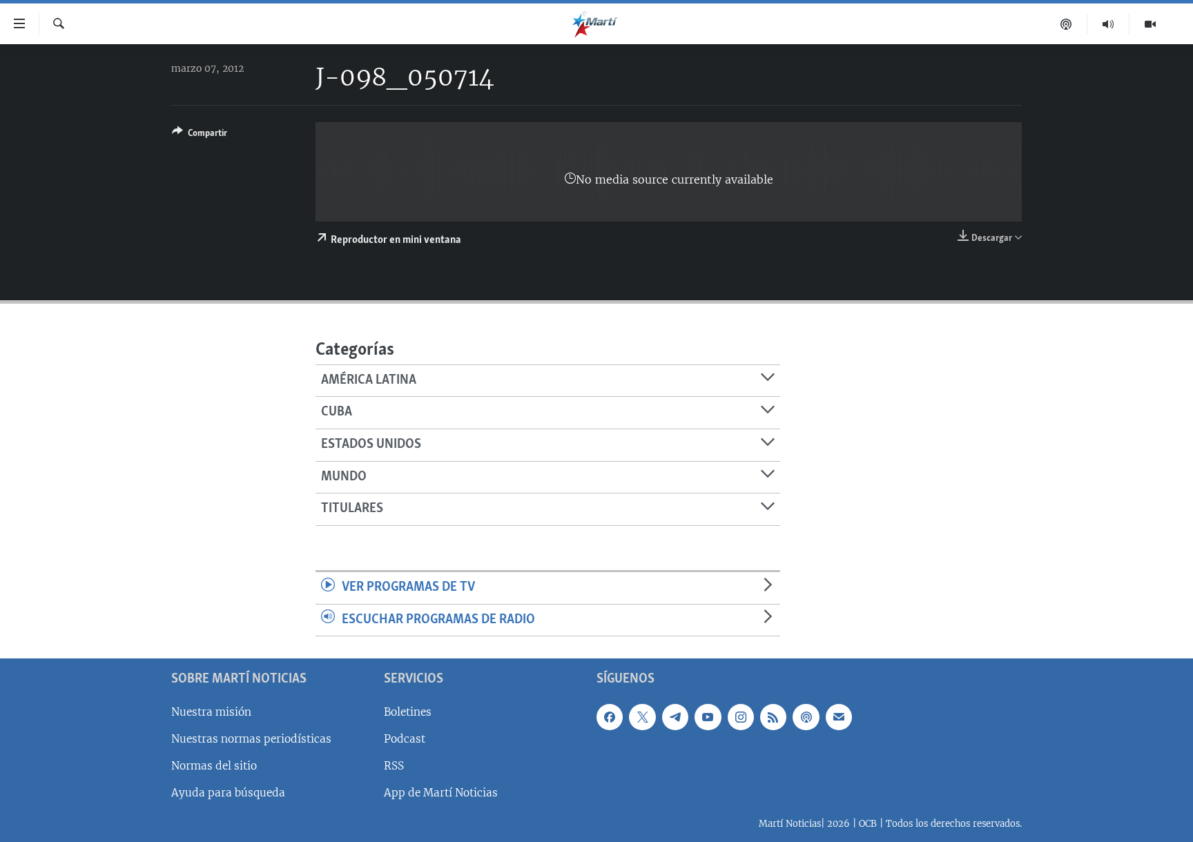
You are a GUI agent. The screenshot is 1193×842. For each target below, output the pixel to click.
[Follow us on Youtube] (708, 717)
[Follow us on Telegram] (675, 717)
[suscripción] (839, 717)
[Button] (199, 135)
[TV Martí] (1150, 24)
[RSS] (773, 717)
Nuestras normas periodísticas (251, 738)
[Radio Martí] (1108, 24)
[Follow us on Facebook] (609, 717)
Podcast (404, 738)
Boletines (407, 711)
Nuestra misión (211, 711)
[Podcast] (1066, 24)
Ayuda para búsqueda (228, 792)
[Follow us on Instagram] (741, 717)
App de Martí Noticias (441, 792)
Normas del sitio (214, 765)
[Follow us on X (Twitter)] (642, 717)
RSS (394, 765)
